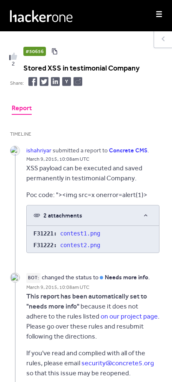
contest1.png (80, 233)
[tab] (22, 109)
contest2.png (80, 245)
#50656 (34, 51)
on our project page (129, 316)
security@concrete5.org (117, 363)
